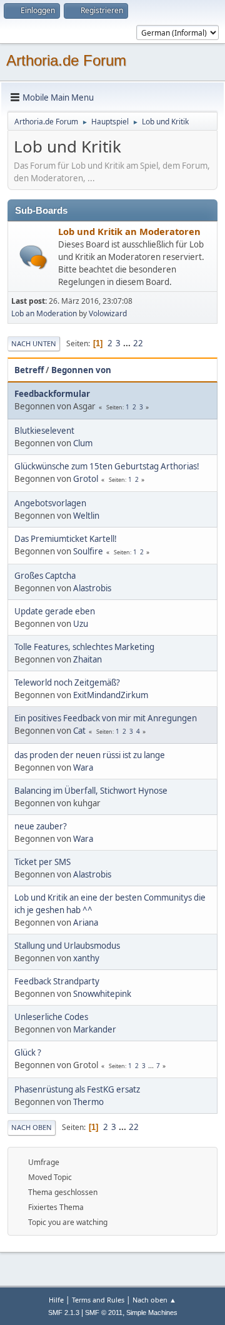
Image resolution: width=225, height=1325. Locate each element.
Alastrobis (92, 588)
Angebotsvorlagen (50, 503)
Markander (94, 1029)
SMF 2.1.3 (63, 1312)
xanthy (86, 958)
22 (138, 343)
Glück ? (27, 1052)
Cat (79, 730)
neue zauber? (40, 826)
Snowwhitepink (102, 993)
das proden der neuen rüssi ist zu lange (89, 755)
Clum (82, 443)
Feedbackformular (52, 393)
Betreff (29, 370)
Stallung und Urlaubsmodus (67, 945)
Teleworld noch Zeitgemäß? (67, 682)
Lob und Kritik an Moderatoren (129, 231)
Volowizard (108, 313)
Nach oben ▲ (154, 1299)
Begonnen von (81, 370)
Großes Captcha (45, 575)
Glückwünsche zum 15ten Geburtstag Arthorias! (106, 466)
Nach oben (31, 1127)
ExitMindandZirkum (110, 695)
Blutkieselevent (44, 430)
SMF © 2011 (103, 1312)
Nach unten (33, 343)
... (127, 343)
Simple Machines (152, 1312)
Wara (83, 767)
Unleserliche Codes (51, 1016)
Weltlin (86, 515)
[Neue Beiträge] (33, 257)
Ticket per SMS (42, 862)
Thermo (88, 1102)
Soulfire (88, 551)
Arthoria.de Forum (66, 60)
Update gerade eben (54, 611)
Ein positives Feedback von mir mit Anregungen (105, 718)
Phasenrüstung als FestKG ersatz (77, 1089)
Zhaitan (87, 659)
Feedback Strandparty (56, 981)
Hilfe (56, 1299)
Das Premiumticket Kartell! (65, 538)
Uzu (80, 623)
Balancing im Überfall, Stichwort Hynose (91, 790)
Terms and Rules (98, 1299)
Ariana (85, 922)
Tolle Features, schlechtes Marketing (84, 646)
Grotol (85, 478)
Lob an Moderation (44, 313)
